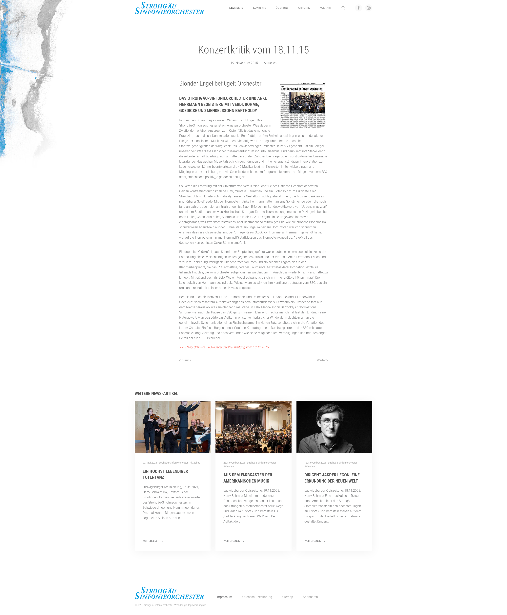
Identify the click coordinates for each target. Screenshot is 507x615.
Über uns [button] (282, 8)
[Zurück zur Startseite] (169, 8)
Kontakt (325, 8)
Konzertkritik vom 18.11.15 (253, 50)
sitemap (287, 597)
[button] (343, 8)
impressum (224, 597)
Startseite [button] (236, 8)
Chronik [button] (304, 8)
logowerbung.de (197, 605)
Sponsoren (310, 597)
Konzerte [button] (259, 8)
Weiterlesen (151, 540)
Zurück (186, 360)
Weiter (321, 360)
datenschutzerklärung (257, 597)
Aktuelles (195, 462)
